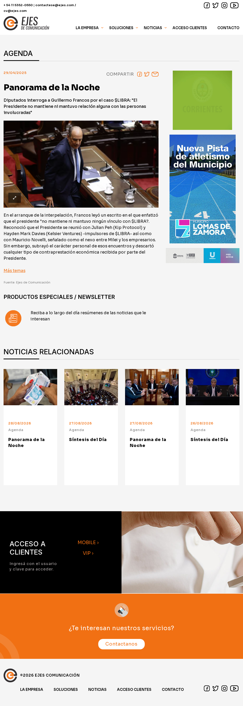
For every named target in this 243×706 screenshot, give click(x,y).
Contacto (228, 28)
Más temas (14, 270)
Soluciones (66, 689)
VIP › (88, 553)
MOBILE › (88, 543)
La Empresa (31, 689)
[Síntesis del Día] (91, 391)
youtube (234, 5)
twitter (216, 5)
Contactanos (121, 644)
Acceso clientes (134, 689)
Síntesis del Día (88, 439)
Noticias (153, 28)
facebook (207, 5)
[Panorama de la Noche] (30, 391)
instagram (224, 5)
